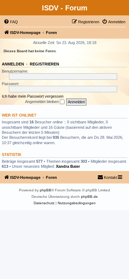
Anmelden (13, 64)
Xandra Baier (68, 166)
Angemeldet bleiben (42, 101)
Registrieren (44, 64)
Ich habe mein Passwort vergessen (32, 96)
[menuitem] (11, 22)
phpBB (45, 190)
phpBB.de (89, 197)
